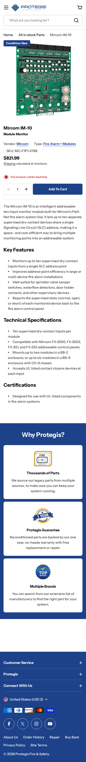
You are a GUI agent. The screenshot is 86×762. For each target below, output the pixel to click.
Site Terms (38, 745)
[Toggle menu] (6, 7)
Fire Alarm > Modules (59, 144)
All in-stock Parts (32, 35)
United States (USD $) (26, 699)
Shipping (9, 163)
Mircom (22, 144)
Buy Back (72, 737)
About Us (11, 737)
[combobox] (43, 20)
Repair (55, 737)
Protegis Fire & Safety (32, 754)
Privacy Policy (14, 745)
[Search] (76, 20)
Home (8, 35)
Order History (33, 737)
